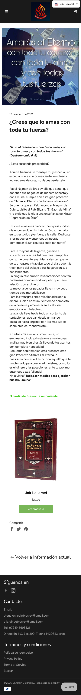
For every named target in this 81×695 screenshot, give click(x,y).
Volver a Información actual (42, 557)
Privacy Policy (13, 658)
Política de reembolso (18, 652)
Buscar (8, 671)
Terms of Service (15, 664)
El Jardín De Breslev (23, 682)
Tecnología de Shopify (47, 682)
